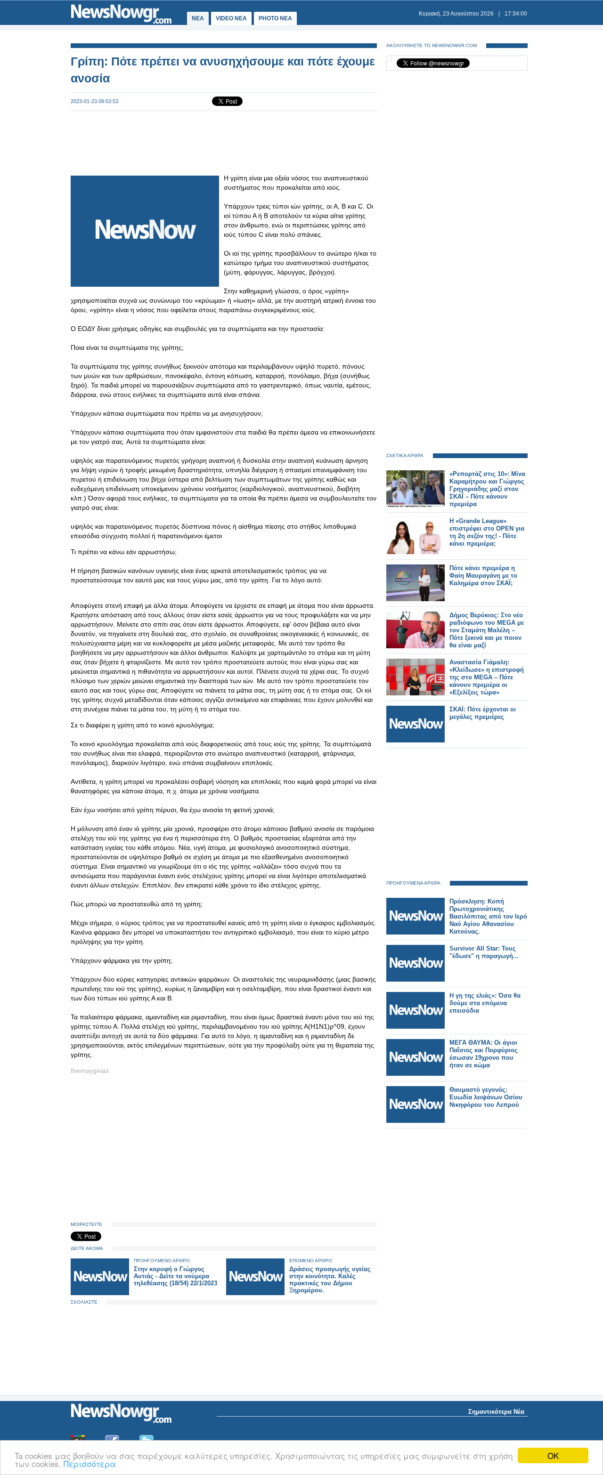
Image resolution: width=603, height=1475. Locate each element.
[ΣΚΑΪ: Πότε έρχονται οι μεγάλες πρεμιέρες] (415, 740)
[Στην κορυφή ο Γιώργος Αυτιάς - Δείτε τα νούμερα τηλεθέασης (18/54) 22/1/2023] (100, 1293)
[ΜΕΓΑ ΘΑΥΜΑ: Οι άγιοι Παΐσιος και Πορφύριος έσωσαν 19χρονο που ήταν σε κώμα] (415, 1073)
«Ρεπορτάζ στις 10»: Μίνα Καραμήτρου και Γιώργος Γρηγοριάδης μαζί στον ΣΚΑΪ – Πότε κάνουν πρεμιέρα (487, 489)
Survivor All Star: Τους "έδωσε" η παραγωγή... (484, 952)
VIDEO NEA (231, 18)
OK (553, 1455)
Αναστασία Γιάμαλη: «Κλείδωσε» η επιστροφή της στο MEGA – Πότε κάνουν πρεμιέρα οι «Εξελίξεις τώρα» (486, 677)
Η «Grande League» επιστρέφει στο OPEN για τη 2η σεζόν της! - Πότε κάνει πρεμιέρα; (486, 532)
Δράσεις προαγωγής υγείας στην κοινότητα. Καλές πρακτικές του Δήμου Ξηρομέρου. (330, 1279)
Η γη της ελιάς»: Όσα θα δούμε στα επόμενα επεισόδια (485, 1003)
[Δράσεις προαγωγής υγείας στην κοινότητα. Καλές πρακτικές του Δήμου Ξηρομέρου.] (255, 1293)
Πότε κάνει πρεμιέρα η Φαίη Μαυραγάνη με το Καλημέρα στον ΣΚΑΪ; (483, 575)
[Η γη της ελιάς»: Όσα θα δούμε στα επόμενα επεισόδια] (415, 1026)
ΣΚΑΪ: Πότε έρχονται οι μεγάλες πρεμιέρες (482, 713)
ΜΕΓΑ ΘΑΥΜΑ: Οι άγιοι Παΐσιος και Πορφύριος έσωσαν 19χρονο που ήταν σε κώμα (483, 1054)
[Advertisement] (224, 142)
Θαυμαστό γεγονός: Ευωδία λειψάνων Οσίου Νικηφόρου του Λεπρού (485, 1097)
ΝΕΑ (198, 18)
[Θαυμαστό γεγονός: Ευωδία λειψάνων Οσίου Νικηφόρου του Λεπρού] (415, 1120)
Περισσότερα (90, 1463)
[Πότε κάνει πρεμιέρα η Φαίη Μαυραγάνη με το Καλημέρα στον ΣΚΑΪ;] (415, 599)
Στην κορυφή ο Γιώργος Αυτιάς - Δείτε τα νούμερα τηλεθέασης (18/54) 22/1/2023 (175, 1276)
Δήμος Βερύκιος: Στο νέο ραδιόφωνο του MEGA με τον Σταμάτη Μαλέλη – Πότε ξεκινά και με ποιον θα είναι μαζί (486, 630)
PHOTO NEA (275, 18)
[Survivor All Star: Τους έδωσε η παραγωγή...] (415, 979)
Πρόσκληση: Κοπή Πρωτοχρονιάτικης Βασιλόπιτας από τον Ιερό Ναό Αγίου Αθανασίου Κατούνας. (488, 916)
